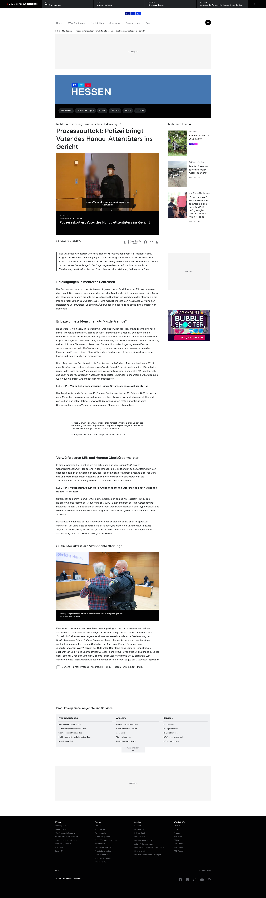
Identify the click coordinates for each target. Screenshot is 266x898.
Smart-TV (59, 851)
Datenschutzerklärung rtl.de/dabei (149, 848)
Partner (98, 822)
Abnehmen (120, 733)
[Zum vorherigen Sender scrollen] (254, 4)
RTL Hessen (67, 31)
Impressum (139, 829)
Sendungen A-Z (61, 826)
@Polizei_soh (125, 426)
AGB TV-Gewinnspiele (143, 844)
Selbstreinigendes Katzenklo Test (72, 729)
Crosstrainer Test (65, 741)
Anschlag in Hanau (101, 667)
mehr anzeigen (133, 748)
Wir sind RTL (179, 822)
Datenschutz (139, 837)
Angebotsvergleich (103, 851)
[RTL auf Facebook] (180, 879)
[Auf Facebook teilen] (145, 242)
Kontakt (137, 826)
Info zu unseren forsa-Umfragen (147, 855)
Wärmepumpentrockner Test (70, 733)
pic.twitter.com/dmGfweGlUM (105, 428)
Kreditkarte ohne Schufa (126, 729)
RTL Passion (179, 851)
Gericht (66, 667)
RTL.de (58, 822)
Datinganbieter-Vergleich (127, 725)
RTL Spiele (178, 837)
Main (140, 667)
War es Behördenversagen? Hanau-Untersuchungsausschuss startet (109, 386)
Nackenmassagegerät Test (69, 725)
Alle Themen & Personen (65, 833)
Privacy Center (140, 833)
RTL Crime (178, 844)
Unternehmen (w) (102, 855)
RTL (56, 31)
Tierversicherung (123, 737)
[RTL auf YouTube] (202, 879)
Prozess (84, 667)
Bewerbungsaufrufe (63, 844)
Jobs (176, 829)
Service (137, 822)
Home (57, 871)
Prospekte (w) (101, 862)
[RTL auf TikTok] (194, 879)
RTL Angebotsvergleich (173, 737)
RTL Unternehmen (171, 741)
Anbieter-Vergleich (103, 858)
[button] (71, 246)
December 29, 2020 (115, 434)
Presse (177, 833)
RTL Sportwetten (170, 729)
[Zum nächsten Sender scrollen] (260, 4)
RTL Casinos (168, 725)
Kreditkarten (100, 844)
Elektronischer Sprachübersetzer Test (74, 737)
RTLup (176, 840)
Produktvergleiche (102, 837)
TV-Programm (61, 829)
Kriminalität (128, 667)
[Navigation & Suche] (208, 22)
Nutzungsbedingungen (143, 840)
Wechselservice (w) (103, 847)
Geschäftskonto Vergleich (106, 840)
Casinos (98, 826)
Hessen (117, 667)
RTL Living (178, 847)
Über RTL (178, 826)
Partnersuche (100, 833)
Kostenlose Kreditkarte (126, 741)
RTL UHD (59, 847)
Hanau (75, 667)
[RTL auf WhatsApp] (209, 879)
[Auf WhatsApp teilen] (157, 242)
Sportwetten (100, 829)
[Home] (133, 13)
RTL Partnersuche (171, 733)
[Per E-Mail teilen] (151, 242)
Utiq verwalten (140, 851)
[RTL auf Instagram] (187, 879)
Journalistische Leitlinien (65, 840)
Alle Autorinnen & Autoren (66, 837)
